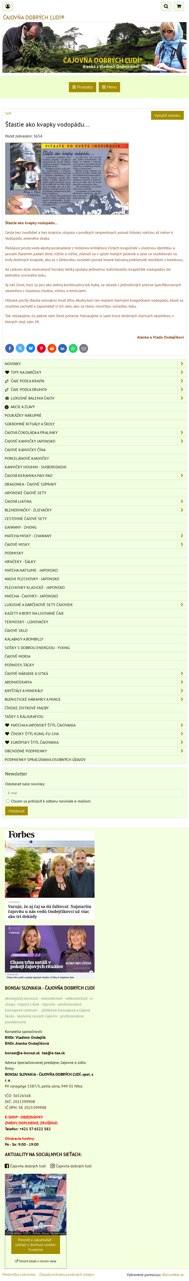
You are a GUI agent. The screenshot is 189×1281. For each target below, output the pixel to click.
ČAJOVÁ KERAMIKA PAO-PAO (28, 475)
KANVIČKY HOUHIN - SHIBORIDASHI (35, 466)
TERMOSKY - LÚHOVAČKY (26, 621)
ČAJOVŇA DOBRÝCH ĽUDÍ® (33, 17)
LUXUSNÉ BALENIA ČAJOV (32, 398)
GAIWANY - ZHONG (21, 527)
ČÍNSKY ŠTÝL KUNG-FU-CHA (34, 733)
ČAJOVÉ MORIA (17, 656)
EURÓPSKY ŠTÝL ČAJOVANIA (34, 742)
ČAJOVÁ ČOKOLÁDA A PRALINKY (31, 432)
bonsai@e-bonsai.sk (22, 1052)
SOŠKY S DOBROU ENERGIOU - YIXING (37, 647)
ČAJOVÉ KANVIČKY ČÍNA (25, 449)
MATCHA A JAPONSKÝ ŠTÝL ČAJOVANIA (43, 725)
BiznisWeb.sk (173, 1274)
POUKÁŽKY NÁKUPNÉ (23, 415)
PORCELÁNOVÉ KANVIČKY (27, 458)
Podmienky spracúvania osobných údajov (45, 759)
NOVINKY (13, 363)
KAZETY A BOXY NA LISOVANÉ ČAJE (34, 613)
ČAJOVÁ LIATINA (18, 501)
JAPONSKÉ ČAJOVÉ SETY (25, 492)
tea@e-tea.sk (53, 1052)
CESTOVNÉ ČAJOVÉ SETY (26, 518)
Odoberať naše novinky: (25, 783)
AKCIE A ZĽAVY (22, 406)
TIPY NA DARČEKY (25, 372)
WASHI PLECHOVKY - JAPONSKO (32, 578)
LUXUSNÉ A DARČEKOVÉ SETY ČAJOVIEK (39, 604)
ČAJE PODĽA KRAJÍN (27, 380)
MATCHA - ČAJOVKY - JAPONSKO (31, 596)
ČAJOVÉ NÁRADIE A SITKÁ (26, 673)
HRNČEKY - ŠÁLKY (20, 561)
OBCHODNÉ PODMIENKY (26, 750)
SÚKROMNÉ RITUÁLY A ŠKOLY (30, 423)
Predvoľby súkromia (18, 1274)
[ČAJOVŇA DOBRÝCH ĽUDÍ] (94, 71)
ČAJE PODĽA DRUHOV (28, 389)
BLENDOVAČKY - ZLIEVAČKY (28, 509)
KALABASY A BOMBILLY (24, 639)
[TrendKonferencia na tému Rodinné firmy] (49, 977)
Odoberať (16, 810)
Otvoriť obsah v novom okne (37, 1261)
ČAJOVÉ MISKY (17, 544)
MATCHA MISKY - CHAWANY (28, 535)
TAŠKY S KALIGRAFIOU (24, 716)
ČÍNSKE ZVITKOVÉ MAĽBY (27, 707)
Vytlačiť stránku (167, 115)
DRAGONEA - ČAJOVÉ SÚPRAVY (30, 484)
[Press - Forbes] (49, 918)
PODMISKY (14, 553)
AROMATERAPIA (18, 682)
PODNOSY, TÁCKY (19, 664)
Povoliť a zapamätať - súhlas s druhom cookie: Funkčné (35, 1244)
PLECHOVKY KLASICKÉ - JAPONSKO (35, 587)
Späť (8, 113)
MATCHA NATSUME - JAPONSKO (31, 570)
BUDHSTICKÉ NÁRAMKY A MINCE (33, 699)
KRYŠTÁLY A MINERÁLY (24, 690)
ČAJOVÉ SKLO (16, 630)
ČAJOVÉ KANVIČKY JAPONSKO (30, 441)
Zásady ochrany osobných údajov (66, 1274)
